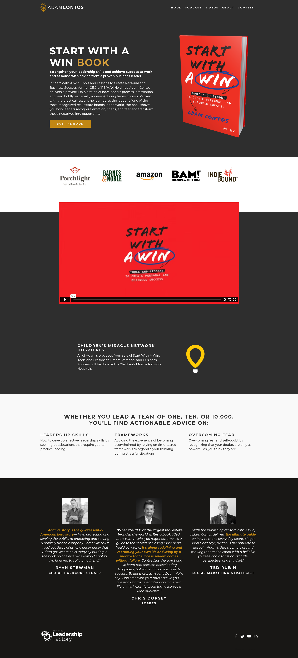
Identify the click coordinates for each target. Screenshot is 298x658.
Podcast (193, 7)
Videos (211, 7)
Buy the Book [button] (70, 123)
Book (176, 7)
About (228, 7)
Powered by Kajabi (246, 649)
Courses (246, 7)
